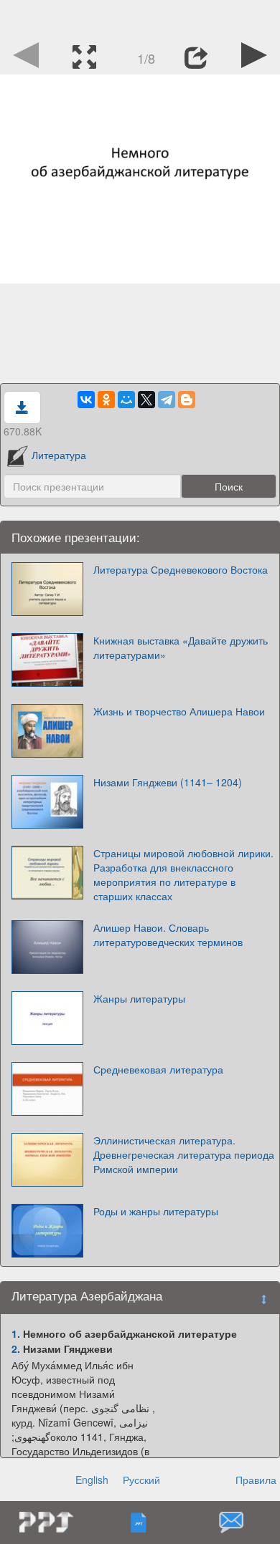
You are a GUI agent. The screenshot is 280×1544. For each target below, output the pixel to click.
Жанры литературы (139, 998)
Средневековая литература (158, 1069)
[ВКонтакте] (86, 399)
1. (15, 1333)
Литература (59, 455)
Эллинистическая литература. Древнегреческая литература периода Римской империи (183, 1154)
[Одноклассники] (106, 399)
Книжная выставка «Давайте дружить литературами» (180, 647)
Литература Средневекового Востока (180, 569)
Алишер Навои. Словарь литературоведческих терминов (168, 934)
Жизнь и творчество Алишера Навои (179, 711)
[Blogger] (186, 399)
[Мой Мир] (126, 399)
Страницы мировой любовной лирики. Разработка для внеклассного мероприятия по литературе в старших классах (183, 874)
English (91, 1479)
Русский (141, 1479)
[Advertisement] (140, 18)
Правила (255, 1479)
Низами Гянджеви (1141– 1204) (167, 782)
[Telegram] (166, 399)
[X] (146, 399)
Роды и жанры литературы (155, 1211)
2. (15, 1348)
